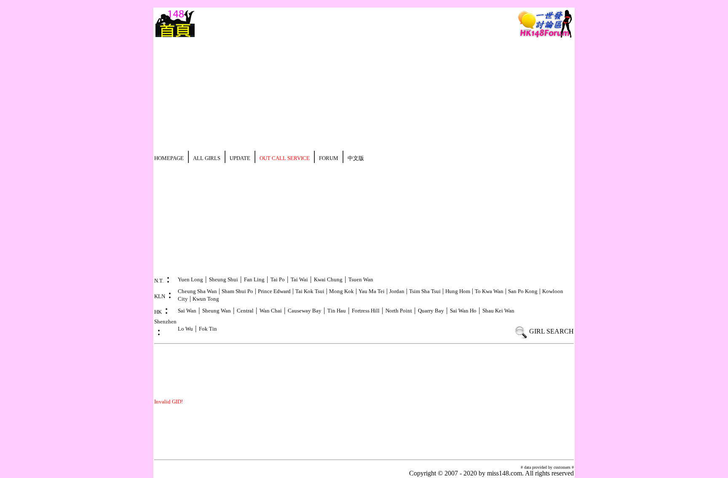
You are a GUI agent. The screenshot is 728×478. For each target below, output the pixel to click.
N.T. (158, 281)
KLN (159, 296)
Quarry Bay (431, 310)
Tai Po (277, 279)
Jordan (396, 291)
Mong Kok (341, 291)
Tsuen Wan (360, 279)
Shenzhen (165, 321)
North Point (398, 310)
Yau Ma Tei (372, 291)
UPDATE (240, 158)
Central (245, 310)
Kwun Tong (206, 299)
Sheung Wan (216, 310)
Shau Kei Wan (498, 310)
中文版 (356, 158)
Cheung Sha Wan (197, 291)
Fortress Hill (366, 310)
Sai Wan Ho (463, 310)
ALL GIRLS (206, 158)
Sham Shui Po (237, 291)
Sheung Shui (223, 279)
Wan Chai (271, 310)
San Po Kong (523, 291)
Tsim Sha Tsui (425, 291)
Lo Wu (185, 329)
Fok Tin (208, 329)
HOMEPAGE (169, 158)
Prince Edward (274, 291)
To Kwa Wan (489, 291)
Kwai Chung (328, 279)
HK (158, 312)
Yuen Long (190, 279)
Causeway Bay (304, 310)
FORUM (328, 158)
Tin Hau (336, 310)
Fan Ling (254, 279)
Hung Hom (457, 291)
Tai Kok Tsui (309, 291)
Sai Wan (187, 310)
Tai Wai (299, 279)
